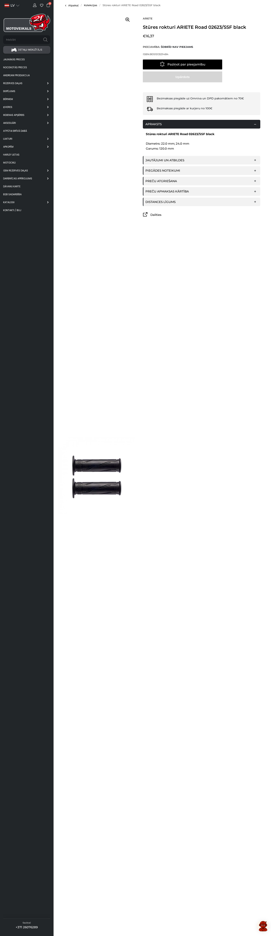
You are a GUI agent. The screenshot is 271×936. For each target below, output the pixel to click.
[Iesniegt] (45, 39)
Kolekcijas (90, 5)
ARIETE (148, 18)
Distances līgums (160, 202)
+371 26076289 (27, 927)
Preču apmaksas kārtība (167, 191)
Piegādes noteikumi (162, 170)
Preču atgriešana (161, 181)
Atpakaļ (73, 5)
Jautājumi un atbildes (164, 160)
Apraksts (153, 124)
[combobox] (22, 39)
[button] (12, 5)
